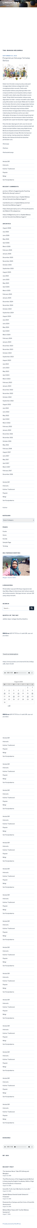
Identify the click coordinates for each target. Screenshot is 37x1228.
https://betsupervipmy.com (11, 209)
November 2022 (8, 393)
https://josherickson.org (10, 197)
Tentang (5, 546)
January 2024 (7, 342)
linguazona (11, 2)
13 (18, 693)
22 (28, 696)
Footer (5, 531)
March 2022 (6, 423)
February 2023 (7, 382)
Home (5, 535)
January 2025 (7, 298)
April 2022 (6, 419)
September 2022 (8, 401)
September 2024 (8, 312)
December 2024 (8, 301)
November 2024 (8, 305)
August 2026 (7, 228)
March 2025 (6, 290)
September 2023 (8, 356)
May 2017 (6, 459)
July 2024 (6, 320)
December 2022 (8, 390)
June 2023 (6, 368)
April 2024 (6, 331)
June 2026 (6, 235)
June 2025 (6, 279)
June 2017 (6, 456)
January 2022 (7, 430)
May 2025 (6, 283)
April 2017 (6, 463)
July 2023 (6, 364)
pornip (5, 191)
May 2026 (6, 239)
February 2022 (7, 426)
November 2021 (8, 437)
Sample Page (7, 542)
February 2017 (7, 470)
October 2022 (7, 397)
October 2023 (7, 353)
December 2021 (8, 434)
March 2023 (6, 379)
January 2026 (7, 254)
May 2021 (6, 445)
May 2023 (6, 371)
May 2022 (6, 415)
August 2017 (7, 452)
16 (32, 693)
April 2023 (6, 375)
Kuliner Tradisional (9, 169)
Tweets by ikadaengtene (10, 654)
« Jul (9, 705)
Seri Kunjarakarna (8, 180)
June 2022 (6, 412)
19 (14, 696)
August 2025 (7, 272)
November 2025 (8, 261)
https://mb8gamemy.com (11, 214)
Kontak (5, 539)
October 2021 (7, 441)
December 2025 (8, 257)
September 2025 (8, 268)
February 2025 (7, 294)
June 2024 (6, 323)
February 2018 (7, 448)
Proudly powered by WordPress (12, 1223)
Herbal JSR (6, 161)
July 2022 (6, 408)
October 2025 (7, 265)
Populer (5, 172)
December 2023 (8, 346)
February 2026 (7, 250)
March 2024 (6, 334)
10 (4, 693)
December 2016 (8, 474)
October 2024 (7, 309)
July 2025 (6, 276)
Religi (4, 176)
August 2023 (7, 360)
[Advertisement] (18, 26)
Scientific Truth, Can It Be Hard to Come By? (16, 1189)
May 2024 (6, 327)
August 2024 (7, 316)
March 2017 (6, 467)
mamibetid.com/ (8, 203)
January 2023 (7, 386)
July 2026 (6, 232)
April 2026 (6, 243)
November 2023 (8, 349)
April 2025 (6, 287)
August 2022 (7, 404)
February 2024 (7, 338)
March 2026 (6, 246)
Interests (6, 165)
